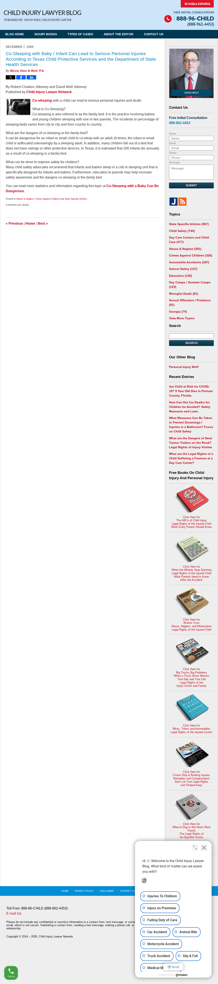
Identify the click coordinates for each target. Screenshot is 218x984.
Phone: (173, 152)
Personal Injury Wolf (183, 367)
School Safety (183, 269)
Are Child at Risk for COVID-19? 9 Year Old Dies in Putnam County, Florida (191, 391)
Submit (191, 185)
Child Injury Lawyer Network (49, 92)
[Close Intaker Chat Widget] (204, 847)
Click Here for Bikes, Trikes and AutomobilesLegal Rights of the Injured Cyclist (191, 729)
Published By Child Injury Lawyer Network (189, 13)
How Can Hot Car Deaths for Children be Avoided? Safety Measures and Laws (189, 407)
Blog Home (14, 34)
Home (30, 223)
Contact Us (153, 34)
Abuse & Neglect (25, 199)
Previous (14, 223)
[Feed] (182, 202)
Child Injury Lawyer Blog (42, 15)
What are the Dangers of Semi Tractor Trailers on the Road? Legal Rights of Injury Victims (190, 442)
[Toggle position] (195, 847)
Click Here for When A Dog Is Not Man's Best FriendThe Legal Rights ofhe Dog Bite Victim (191, 830)
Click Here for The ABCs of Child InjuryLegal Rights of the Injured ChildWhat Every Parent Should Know (191, 522)
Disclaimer (107, 891)
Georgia (178, 311)
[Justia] (173, 202)
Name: (173, 133)
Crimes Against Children (47, 199)
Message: (174, 162)
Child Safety (182, 231)
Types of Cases (80, 34)
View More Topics (182, 318)
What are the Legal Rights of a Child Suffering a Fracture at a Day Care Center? (191, 458)
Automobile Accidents (189, 262)
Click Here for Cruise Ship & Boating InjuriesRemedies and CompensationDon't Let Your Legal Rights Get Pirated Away (191, 778)
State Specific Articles (76, 199)
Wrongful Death (183, 293)
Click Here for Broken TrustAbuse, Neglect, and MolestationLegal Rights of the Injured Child (191, 624)
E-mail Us (13, 913)
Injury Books (45, 34)
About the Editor (118, 34)
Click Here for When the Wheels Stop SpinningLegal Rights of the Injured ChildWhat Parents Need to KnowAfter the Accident (191, 573)
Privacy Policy (84, 891)
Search (191, 343)
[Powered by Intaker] (181, 975)
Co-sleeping (42, 100)
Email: (172, 143)
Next (43, 223)
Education (180, 275)
